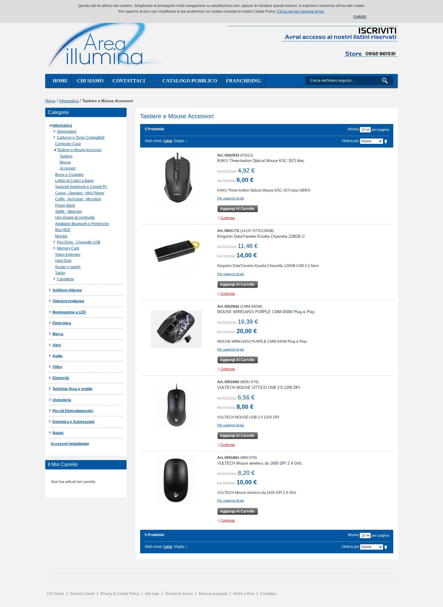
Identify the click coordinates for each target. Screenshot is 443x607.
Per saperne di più (230, 198)
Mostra (353, 129)
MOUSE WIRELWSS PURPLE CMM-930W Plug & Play (266, 312)
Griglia (179, 141)
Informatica (69, 101)
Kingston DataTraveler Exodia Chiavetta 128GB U (260, 236)
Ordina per (350, 141)
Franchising (243, 80)
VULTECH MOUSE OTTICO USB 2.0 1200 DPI (258, 387)
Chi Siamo (55, 594)
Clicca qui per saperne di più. (301, 11)
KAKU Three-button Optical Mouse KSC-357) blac (260, 160)
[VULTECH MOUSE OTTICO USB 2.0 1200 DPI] (176, 404)
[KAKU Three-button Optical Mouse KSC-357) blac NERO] (176, 178)
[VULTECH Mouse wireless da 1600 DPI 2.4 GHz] (176, 480)
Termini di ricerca (179, 594)
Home (60, 80)
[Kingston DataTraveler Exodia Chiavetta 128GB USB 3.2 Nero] (176, 253)
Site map (152, 594)
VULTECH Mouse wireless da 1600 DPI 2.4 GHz (259, 463)
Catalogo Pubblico (188, 80)
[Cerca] (387, 80)
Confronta (227, 218)
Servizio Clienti (82, 594)
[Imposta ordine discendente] (386, 141)
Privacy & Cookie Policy (119, 594)
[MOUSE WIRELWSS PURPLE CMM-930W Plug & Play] (176, 329)
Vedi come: (154, 141)
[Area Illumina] (105, 41)
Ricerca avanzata (213, 594)
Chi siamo (90, 80)
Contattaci (128, 80)
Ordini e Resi (243, 594)
